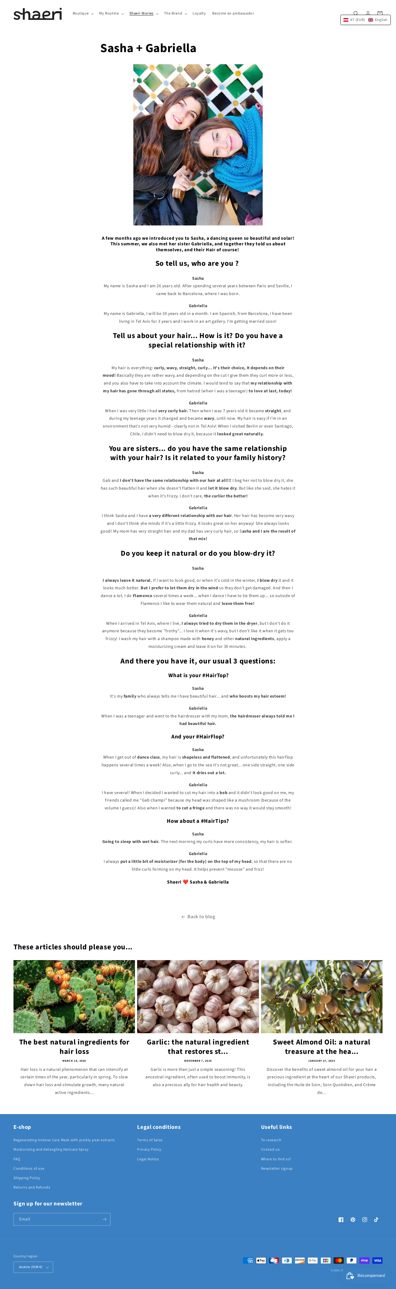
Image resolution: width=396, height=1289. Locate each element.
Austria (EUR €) (30, 1267)
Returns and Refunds (31, 1187)
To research (271, 1140)
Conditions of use (28, 1168)
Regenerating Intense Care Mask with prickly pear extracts (64, 1140)
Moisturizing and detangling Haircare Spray (51, 1149)
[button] (83, 13)
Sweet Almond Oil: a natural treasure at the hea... (321, 1047)
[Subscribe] (104, 1219)
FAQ (16, 1159)
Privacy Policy (149, 1149)
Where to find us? (276, 1159)
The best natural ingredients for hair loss (74, 1047)
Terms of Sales (149, 1140)
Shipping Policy (26, 1178)
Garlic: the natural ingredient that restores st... (198, 1047)
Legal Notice (148, 1159)
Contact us (270, 1149)
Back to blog (201, 916)
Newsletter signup (277, 1168)
